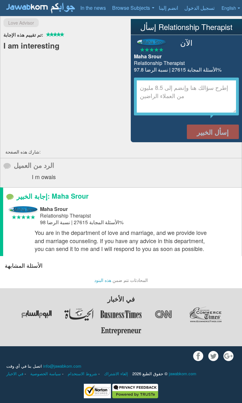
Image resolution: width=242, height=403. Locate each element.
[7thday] (36, 314)
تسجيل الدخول (199, 7)
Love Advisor (21, 23)
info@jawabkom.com (62, 366)
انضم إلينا (168, 7)
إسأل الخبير (213, 132)
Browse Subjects (131, 7)
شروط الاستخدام (83, 374)
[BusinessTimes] (121, 314)
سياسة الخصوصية (46, 374)
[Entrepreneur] (121, 331)
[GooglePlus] (228, 356)
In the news (93, 7)
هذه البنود (102, 280)
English (229, 8)
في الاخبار (15, 374)
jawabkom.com (182, 374)
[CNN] (163, 314)
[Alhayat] (78, 314)
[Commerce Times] (205, 314)
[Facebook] (198, 356)
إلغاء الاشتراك (116, 374)
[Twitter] (213, 356)
